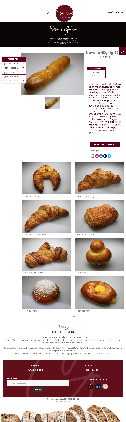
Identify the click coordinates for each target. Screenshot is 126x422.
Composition (96, 68)
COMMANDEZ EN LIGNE (34, 370)
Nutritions (96, 72)
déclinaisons (96, 76)
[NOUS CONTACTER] (122, 50)
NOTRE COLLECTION (91, 365)
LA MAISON (35, 365)
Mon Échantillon (115, 12)
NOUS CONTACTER (91, 370)
